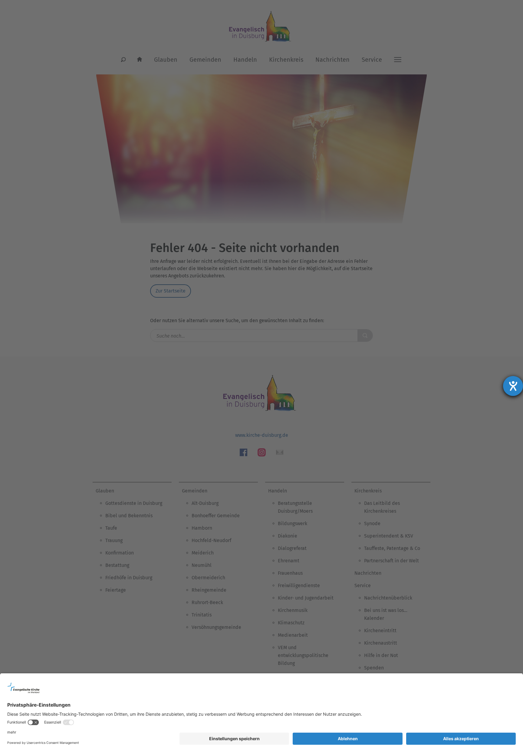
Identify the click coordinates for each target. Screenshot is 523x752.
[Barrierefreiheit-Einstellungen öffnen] (513, 386)
